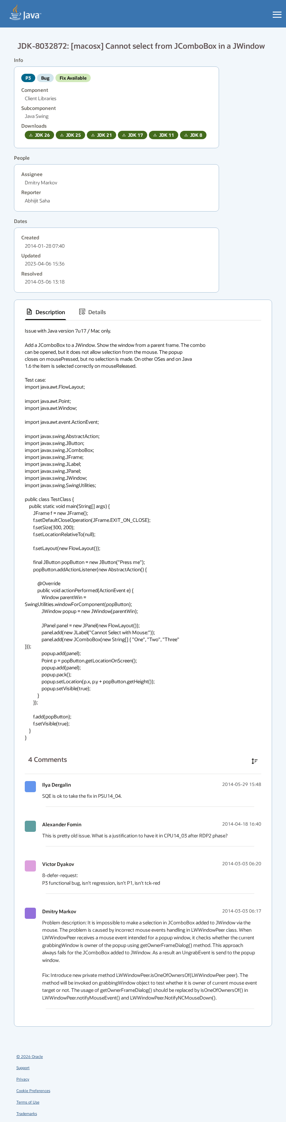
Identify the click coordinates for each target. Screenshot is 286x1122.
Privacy (22, 1079)
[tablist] (143, 311)
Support (23, 1067)
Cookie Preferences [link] (33, 1090)
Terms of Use (27, 1102)
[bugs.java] (25, 12)
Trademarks (26, 1113)
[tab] (45, 311)
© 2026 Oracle (29, 1056)
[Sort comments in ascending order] (254, 761)
